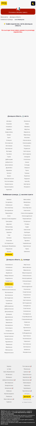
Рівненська (27, 369)
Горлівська (9, 300)
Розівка (27, 224)
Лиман (27, 124)
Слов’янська (27, 308)
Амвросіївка (9, 132)
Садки (27, 227)
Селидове (27, 156)
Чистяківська (27, 344)
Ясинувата (27, 186)
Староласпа (27, 235)
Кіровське (27, 121)
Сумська (27, 371)
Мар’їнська (27, 264)
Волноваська (9, 292)
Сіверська (27, 322)
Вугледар (9, 151)
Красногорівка (9, 186)
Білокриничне (9, 210)
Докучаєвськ (9, 165)
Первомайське (27, 218)
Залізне (9, 173)
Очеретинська (27, 292)
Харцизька (27, 330)
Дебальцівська (9, 306)
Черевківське (27, 243)
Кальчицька (9, 328)
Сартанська (27, 297)
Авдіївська (9, 273)
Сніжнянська (27, 311)
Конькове (9, 240)
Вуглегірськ (9, 148)
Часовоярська (27, 338)
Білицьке (9, 140)
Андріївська (9, 278)
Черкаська (27, 341)
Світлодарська (27, 303)
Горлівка (9, 154)
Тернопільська (27, 374)
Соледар (27, 165)
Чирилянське (27, 246)
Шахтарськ (27, 184)
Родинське (27, 148)
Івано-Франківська (8, 371)
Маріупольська (9, 352)
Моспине (27, 137)
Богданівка (9, 202)
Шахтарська (27, 346)
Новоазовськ (27, 140)
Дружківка (9, 167)
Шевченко (27, 251)
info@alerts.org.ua (16, 419)
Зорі (9, 235)
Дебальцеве (9, 159)
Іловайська (9, 270)
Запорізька (9, 388)
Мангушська (9, 350)
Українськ (27, 176)
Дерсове (9, 224)
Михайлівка (27, 202)
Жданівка (9, 170)
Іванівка (9, 199)
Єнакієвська (9, 264)
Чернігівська (27, 391)
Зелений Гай (9, 229)
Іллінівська (9, 267)
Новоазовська (27, 275)
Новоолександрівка (27, 213)
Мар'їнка (27, 129)
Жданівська (9, 319)
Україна (9, 366)
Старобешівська (27, 316)
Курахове (9, 189)
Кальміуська (9, 325)
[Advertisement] (18, 55)
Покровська (27, 294)
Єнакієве (9, 124)
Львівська (9, 396)
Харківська (27, 377)
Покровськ (27, 145)
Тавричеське (27, 238)
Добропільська (9, 308)
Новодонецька (27, 281)
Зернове (9, 232)
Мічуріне (26, 205)
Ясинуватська (27, 352)
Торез (27, 170)
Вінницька (9, 377)
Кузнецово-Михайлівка (9, 246)
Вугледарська (9, 298)
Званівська (9, 322)
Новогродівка (27, 143)
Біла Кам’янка (9, 207)
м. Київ (9, 369)
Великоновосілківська (9, 289)
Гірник (9, 156)
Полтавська (27, 366)
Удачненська (27, 327)
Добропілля (9, 162)
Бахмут (9, 134)
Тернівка (27, 240)
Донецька (9, 314)
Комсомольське (9, 178)
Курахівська (9, 341)
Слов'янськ (27, 159)
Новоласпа (27, 210)
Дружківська (9, 317)
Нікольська (27, 283)
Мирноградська (27, 273)
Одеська (8, 402)
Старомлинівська (27, 319)
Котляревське (9, 243)
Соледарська (27, 314)
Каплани (9, 238)
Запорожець (9, 227)
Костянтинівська (9, 333)
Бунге (9, 137)
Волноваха (9, 145)
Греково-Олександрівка (9, 218)
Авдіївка (9, 129)
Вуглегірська (9, 295)
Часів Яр (27, 181)
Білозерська (9, 287)
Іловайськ (9, 126)
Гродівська (9, 303)
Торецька (27, 325)
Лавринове (9, 248)
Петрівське (27, 221)
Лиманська (9, 344)
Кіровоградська (9, 393)
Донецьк (9, 121)
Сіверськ (27, 167)
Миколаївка (27, 199)
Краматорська (9, 336)
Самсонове (27, 229)
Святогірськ (27, 151)
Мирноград (27, 134)
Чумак (27, 248)
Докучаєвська (9, 311)
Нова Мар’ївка (27, 207)
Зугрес (9, 176)
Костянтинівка (9, 181)
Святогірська (27, 300)
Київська (9, 391)
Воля (8, 216)
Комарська (9, 330)
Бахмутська (9, 281)
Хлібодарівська (27, 333)
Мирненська (27, 270)
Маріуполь (27, 132)
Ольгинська (27, 289)
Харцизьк (27, 178)
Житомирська (9, 382)
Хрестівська (27, 335)
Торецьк (27, 173)
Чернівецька (27, 388)
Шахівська (27, 349)
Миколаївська (27, 267)
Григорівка (9, 221)
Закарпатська (9, 385)
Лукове (9, 251)
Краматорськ (9, 184)
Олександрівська (27, 286)
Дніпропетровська (8, 380)
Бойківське (9, 205)
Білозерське (9, 143)
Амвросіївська (9, 275)
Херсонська (27, 380)
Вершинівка (9, 213)
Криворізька (9, 339)
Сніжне (27, 162)
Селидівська (27, 305)
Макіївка (27, 126)
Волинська (9, 374)
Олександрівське (27, 216)
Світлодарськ (27, 154)
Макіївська (9, 347)
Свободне (27, 232)
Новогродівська (27, 278)
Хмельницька (27, 382)
